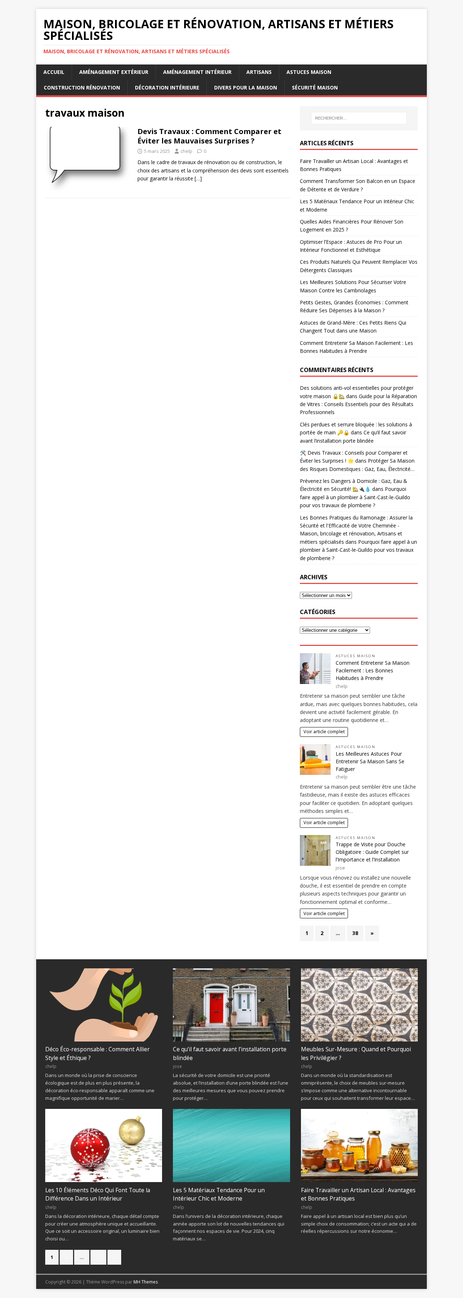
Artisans (259, 71)
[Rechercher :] (359, 118)
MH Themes (145, 1282)
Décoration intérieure (167, 87)
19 (98, 1257)
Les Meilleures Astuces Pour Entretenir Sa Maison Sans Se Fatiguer (370, 761)
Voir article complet (324, 732)
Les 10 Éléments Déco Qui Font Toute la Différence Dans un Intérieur (97, 1194)
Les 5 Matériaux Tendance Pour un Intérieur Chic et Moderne (219, 1194)
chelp (186, 151)
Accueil (53, 71)
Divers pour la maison (245, 87)
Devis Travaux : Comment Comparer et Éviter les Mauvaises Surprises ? (209, 136)
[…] (198, 178)
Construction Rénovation (82, 87)
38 (355, 933)
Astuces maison (308, 71)
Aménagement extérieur (113, 71)
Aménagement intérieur (197, 71)
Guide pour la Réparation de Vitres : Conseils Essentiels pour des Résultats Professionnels (358, 404)
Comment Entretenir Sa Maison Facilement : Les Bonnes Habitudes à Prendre (372, 670)
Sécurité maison (315, 87)
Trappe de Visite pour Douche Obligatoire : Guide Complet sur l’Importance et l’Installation (372, 852)
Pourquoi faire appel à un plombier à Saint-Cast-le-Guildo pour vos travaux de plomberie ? (355, 497)
